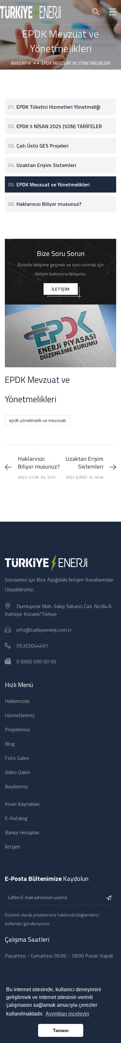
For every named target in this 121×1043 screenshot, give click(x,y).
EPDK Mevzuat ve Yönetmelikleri (49, 184)
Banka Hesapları (22, 832)
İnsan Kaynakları (22, 804)
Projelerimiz (17, 729)
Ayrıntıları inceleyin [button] (67, 1013)
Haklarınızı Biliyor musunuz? (44, 204)
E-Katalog (16, 818)
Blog (10, 744)
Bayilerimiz (16, 786)
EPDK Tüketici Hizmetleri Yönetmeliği (54, 107)
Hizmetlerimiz (20, 715)
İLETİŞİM (61, 289)
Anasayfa (21, 63)
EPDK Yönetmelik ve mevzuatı (37, 420)
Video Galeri (17, 772)
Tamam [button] (60, 1030)
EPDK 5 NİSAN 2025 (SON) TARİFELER (55, 126)
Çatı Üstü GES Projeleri (38, 146)
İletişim (12, 846)
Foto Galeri (17, 758)
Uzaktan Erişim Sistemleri (42, 165)
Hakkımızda (17, 701)
